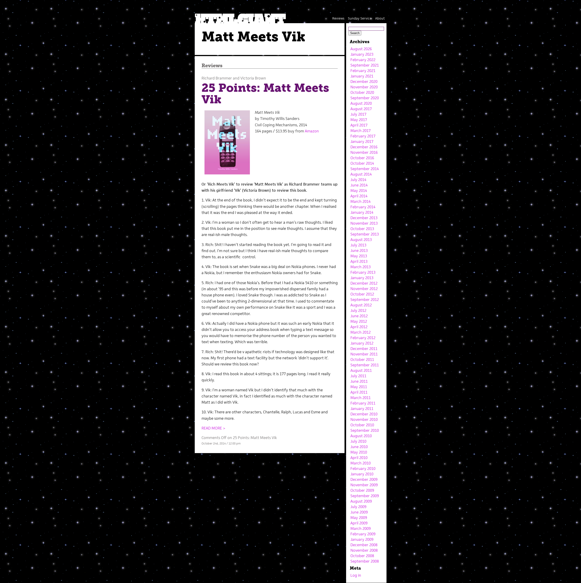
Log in (355, 575)
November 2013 (364, 223)
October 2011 (362, 359)
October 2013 (362, 228)
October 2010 (362, 424)
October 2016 (362, 157)
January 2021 (361, 76)
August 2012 (361, 305)
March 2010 (360, 463)
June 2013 (359, 250)
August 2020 (361, 103)
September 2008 (364, 561)
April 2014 (358, 196)
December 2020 (363, 81)
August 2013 (361, 239)
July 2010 (358, 441)
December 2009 (363, 479)
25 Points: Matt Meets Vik (265, 93)
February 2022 (362, 59)
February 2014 (362, 206)
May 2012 (358, 321)
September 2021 (364, 65)
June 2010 (359, 446)
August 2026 (361, 48)
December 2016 (363, 146)
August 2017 (361, 108)
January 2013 (361, 277)
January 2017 (361, 141)
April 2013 (358, 261)
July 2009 (358, 506)
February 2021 (362, 70)
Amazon (312, 131)
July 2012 (358, 310)
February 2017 (362, 136)
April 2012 (358, 326)
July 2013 (358, 245)
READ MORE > (213, 428)
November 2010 (364, 419)
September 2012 (364, 299)
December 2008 (363, 544)
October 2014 (362, 163)
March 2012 (360, 332)
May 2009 (358, 517)
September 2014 (364, 168)
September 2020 (364, 97)
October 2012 (362, 294)
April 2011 (358, 392)
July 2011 (358, 375)
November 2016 (364, 152)
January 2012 (361, 343)
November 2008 (364, 550)
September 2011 (364, 364)
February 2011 (362, 403)
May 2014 (358, 190)
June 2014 (359, 185)
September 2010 (364, 430)
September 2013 (364, 234)
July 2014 (358, 179)
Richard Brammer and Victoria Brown (234, 78)
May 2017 (358, 119)
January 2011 (361, 408)
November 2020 (364, 86)
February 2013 (362, 272)
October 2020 (362, 92)
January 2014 (361, 212)
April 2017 (358, 125)
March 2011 (360, 397)
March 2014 (360, 201)
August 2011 (361, 370)
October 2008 (362, 555)
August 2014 (361, 174)
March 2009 (360, 528)
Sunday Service (360, 18)
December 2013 (363, 217)
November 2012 (364, 288)
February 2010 (362, 468)
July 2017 (358, 114)
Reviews (338, 18)
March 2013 (360, 266)
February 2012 (362, 337)
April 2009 (358, 523)
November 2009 (364, 484)
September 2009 (364, 495)
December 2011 (363, 348)
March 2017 (360, 130)
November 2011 (364, 354)
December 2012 (363, 283)
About (380, 18)
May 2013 (358, 255)
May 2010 (358, 452)
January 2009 (361, 539)
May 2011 (358, 386)
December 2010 (363, 414)
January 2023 (361, 54)
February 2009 (362, 533)
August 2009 (361, 501)
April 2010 (358, 457)
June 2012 (359, 315)
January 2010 (361, 473)
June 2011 (359, 381)
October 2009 (362, 490)
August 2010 (361, 435)
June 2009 (359, 512)
